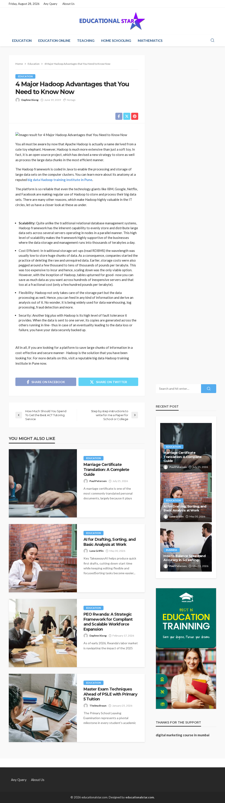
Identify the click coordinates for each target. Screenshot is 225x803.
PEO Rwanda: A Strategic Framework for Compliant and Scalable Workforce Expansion (108, 621)
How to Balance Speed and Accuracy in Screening (184, 558)
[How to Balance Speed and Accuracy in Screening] (186, 547)
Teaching (85, 40)
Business (171, 549)
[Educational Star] (112, 21)
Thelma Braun (97, 705)
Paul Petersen (98, 481)
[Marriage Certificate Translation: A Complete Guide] (43, 483)
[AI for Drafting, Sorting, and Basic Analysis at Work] (43, 558)
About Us (68, 4)
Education (22, 40)
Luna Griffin (96, 550)
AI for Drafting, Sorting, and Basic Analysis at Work (109, 541)
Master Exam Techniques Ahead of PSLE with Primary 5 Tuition (110, 694)
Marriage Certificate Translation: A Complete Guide (106, 469)
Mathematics (150, 40)
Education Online (54, 40)
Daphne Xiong (29, 100)
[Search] (212, 40)
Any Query (50, 4)
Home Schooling (116, 40)
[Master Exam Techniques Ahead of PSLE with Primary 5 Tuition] (43, 708)
